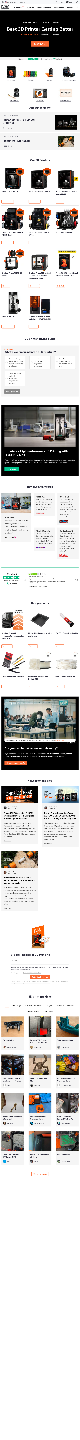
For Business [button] (59, 7)
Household (60, 1006)
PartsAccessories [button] (44, 7)
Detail (61, 286)
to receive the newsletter (32, 973)
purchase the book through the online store (25, 967)
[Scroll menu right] (77, 7)
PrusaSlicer (40, 100)
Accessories (14, 100)
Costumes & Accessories (33, 1006)
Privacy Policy (49, 981)
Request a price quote (15, 763)
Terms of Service (60, 981)
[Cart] (76, 2)
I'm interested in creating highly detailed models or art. (65, 362)
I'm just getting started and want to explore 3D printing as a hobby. (16, 362)
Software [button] (70, 7)
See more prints (40, 1174)
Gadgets (49, 1006)
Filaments (30, 80)
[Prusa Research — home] (5, 7)
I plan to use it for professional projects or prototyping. (40, 362)
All (7, 1006)
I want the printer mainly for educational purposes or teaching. (15, 378)
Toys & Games (47, 1011)
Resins (49, 80)
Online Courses (65, 100)
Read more (7, 128)
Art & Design (16, 1006)
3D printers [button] (18, 7)
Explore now (11, 469)
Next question (12, 391)
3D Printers (11, 80)
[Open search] (58, 2)
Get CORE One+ (40, 44)
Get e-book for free (40, 977)
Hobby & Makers (33, 1011)
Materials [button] (30, 7)
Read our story (59, 740)
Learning (70, 1006)
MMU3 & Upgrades (69, 80)
